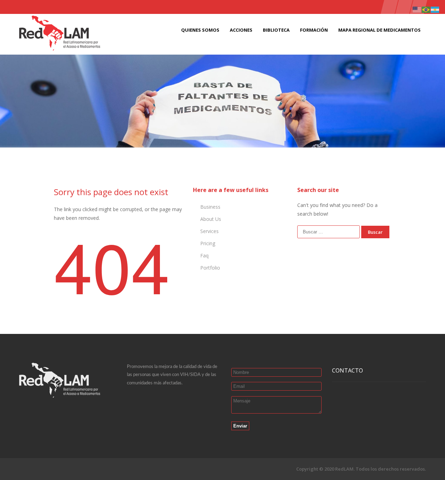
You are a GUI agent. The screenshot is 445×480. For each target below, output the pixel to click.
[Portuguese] (426, 9)
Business (210, 206)
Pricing (207, 243)
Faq (204, 255)
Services (209, 231)
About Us (210, 219)
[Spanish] (435, 9)
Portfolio (210, 267)
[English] (417, 9)
